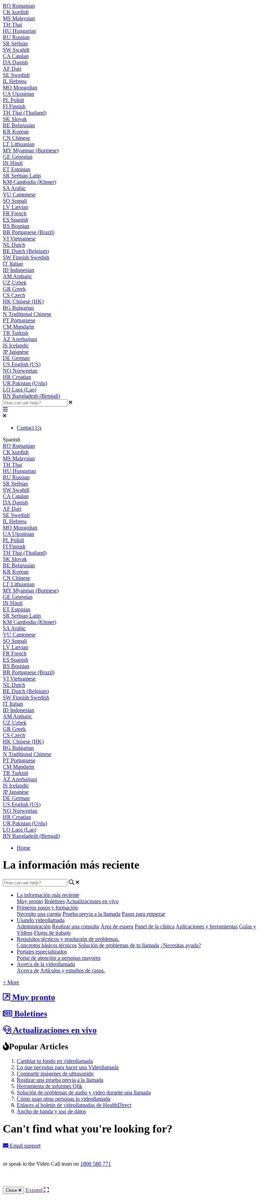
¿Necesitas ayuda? (181, 945)
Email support (24, 1146)
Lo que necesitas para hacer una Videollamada (68, 1067)
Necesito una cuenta (39, 914)
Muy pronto (30, 901)
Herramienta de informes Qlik (49, 1086)
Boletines (54, 901)
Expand (34, 1190)
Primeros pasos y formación (47, 908)
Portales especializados (42, 952)
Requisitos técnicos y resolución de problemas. (68, 939)
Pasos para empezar (143, 914)
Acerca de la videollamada (46, 964)
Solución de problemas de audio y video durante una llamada (84, 1092)
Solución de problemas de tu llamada (118, 945)
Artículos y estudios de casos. (72, 970)
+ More (11, 982)
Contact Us (29, 428)
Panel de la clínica (154, 926)
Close (12, 1190)
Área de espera (116, 926)
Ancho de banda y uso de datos (51, 1111)
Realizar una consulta (75, 926)
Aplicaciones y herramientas (207, 926)
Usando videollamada (41, 920)
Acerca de (28, 970)
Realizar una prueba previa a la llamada (60, 1080)
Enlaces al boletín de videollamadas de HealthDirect (74, 1105)
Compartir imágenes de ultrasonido (55, 1074)
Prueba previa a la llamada (91, 914)
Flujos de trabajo (52, 933)
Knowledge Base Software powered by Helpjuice (134, 1182)
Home (23, 848)
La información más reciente (48, 895)
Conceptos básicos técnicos (47, 945)
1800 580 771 (95, 1164)
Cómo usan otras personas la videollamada (63, 1099)
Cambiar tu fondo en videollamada (55, 1061)
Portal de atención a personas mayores (58, 958)
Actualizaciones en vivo (92, 901)
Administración (34, 926)
